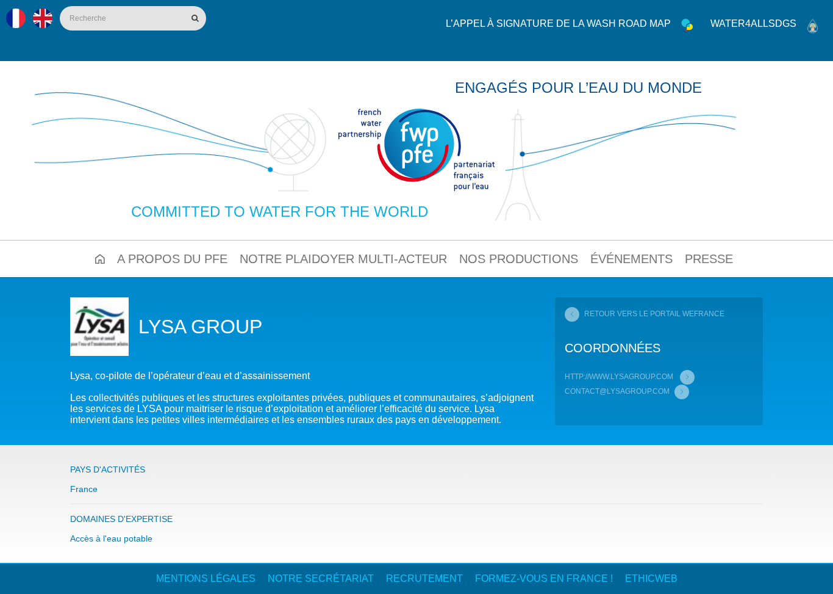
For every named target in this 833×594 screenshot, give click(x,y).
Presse (709, 259)
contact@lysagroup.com (617, 391)
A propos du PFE (172, 259)
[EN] (42, 18)
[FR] (16, 18)
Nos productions (518, 259)
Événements (631, 259)
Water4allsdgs (753, 23)
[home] (416, 150)
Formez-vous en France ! (544, 578)
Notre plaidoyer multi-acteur (343, 259)
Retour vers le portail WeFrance (654, 314)
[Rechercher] (194, 18)
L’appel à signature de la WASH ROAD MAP (558, 23)
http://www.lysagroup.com (620, 376)
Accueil (100, 259)
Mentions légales (206, 578)
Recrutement (424, 578)
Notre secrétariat (321, 578)
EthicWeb (651, 578)
